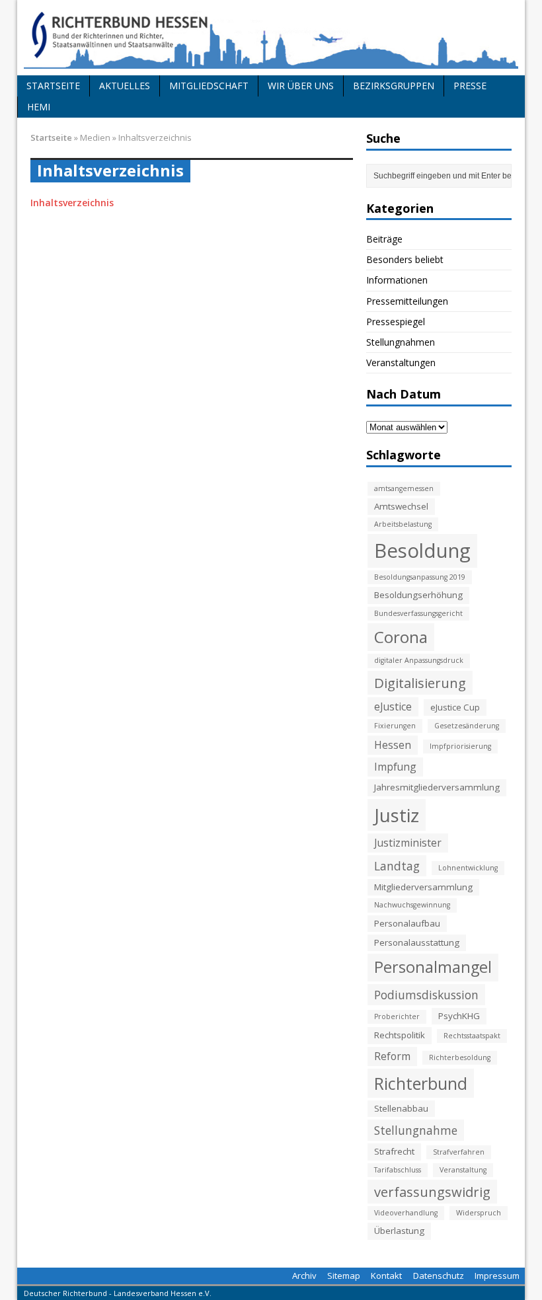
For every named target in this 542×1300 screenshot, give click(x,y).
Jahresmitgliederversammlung (437, 787)
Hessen (392, 745)
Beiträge (384, 239)
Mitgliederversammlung (423, 887)
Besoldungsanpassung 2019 (419, 577)
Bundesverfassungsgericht (418, 613)
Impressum (497, 1275)
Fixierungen (395, 725)
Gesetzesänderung (466, 725)
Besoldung (422, 550)
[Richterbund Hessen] (271, 37)
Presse (469, 85)
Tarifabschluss (397, 1169)
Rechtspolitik (399, 1035)
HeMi (38, 106)
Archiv (304, 1275)
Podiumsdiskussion (426, 995)
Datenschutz (438, 1275)
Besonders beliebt (405, 259)
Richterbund (420, 1083)
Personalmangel (433, 966)
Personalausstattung (416, 942)
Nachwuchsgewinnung (412, 904)
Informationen (397, 280)
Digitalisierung (420, 682)
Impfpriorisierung (460, 746)
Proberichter (397, 1016)
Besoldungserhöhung (418, 595)
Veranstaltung (463, 1169)
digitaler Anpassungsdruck (418, 660)
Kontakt (386, 1275)
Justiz (396, 814)
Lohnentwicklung (468, 867)
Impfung (395, 766)
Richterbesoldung (459, 1057)
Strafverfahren (458, 1152)
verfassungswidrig (432, 1191)
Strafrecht (394, 1151)
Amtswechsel (401, 506)
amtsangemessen (404, 488)
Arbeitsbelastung (403, 524)
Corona (401, 637)
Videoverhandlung (406, 1212)
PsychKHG (459, 1016)
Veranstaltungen (401, 362)
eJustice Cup (455, 707)
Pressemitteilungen (407, 301)
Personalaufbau (407, 923)
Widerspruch (478, 1212)
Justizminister (408, 842)
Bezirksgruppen (393, 85)
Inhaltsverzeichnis (72, 202)
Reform (392, 1056)
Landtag (397, 866)
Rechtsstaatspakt (472, 1035)
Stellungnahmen (400, 342)
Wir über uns (301, 85)
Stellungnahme (415, 1130)
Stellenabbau (401, 1108)
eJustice (393, 706)
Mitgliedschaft (209, 85)
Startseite (53, 85)
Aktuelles (124, 85)
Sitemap (343, 1275)
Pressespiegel (395, 321)
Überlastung (399, 1231)
